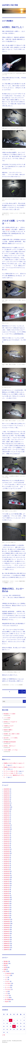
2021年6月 (6, 907)
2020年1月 (6, 941)
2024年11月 (7, 827)
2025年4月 (6, 819)
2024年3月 (6, 843)
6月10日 (8, 229)
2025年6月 (6, 815)
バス (6, 993)
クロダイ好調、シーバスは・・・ (12, 750)
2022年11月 (7, 873)
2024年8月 (6, 833)
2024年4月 (6, 841)
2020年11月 (7, 921)
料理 (5, 965)
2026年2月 (6, 799)
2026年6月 (6, 793)
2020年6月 (6, 931)
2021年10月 (7, 899)
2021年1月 (6, 917)
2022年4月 (6, 887)
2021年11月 (6, 897)
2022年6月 (6, 883)
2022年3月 (6, 889)
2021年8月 (6, 903)
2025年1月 (6, 823)
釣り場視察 (8, 999)
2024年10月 (7, 829)
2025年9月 (6, 809)
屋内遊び (6, 961)
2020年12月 (7, 919)
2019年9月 (6, 949)
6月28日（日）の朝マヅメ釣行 (11, 734)
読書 (5, 969)
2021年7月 (6, 905)
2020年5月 (6, 933)
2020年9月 (6, 925)
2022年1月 (6, 893)
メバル (6, 997)
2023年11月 (6, 851)
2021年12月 (7, 895)
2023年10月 (7, 853)
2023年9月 (6, 855)
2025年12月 (7, 803)
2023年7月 (6, 859)
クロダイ (12, 213)
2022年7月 (6, 881)
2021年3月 (6, 913)
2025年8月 (6, 811)
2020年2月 (6, 939)
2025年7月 (6, 813)
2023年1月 (6, 869)
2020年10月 (7, 923)
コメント (7, 214)
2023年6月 (6, 861)
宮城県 (20, 581)
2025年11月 (6, 805)
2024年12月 (7, 825)
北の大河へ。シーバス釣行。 (11, 738)
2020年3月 (6, 937)
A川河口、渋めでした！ (13, 27)
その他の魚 (8, 973)
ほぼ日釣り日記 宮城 (10, 5)
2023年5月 (6, 863)
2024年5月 (6, 839)
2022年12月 (7, 871)
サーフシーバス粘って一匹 (10, 771)
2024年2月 (6, 845)
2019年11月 (6, 945)
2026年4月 (6, 797)
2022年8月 (6, 879)
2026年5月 (6, 795)
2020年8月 (6, 927)
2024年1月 (6, 847)
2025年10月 (7, 807)
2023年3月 (6, 867)
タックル (7, 987)
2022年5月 (6, 885)
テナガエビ (8, 989)
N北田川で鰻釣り (8, 729)
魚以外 (6, 1001)
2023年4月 (6, 865)
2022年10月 (7, 875)
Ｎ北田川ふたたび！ (9, 725)
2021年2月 (6, 915)
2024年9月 (6, 831)
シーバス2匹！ (7, 717)
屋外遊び (6, 963)
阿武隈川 (6, 582)
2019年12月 (7, 943)
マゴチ (6, 995)
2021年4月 (6, 911)
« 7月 (3, 1035)
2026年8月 (6, 789)
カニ (6, 979)
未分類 (5, 967)
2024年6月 (6, 837)
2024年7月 (6, 835)
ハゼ (6, 991)
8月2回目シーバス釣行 (9, 713)
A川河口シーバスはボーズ (10, 721)
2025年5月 (6, 817)
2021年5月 (6, 909)
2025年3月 (6, 821)
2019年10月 (7, 947)
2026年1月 (6, 801)
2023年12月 (7, 849)
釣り (5, 971)
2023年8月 (6, 857)
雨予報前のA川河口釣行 (10, 742)
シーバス (16, 213)
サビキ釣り (8, 983)
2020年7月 (6, 929)
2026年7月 (6, 791)
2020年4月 (6, 935)
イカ (6, 977)
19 (14, 1026)
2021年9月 (6, 901)
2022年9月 (6, 877)
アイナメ (7, 975)
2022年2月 (6, 891)
